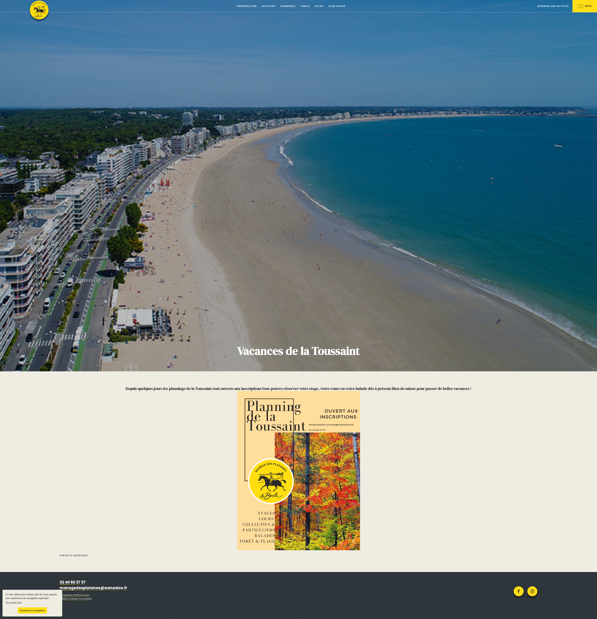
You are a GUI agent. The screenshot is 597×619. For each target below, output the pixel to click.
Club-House (336, 6)
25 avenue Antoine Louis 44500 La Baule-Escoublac (76, 596)
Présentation (247, 6)
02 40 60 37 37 (73, 582)
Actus (319, 6)
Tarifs (305, 6)
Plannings (287, 6)
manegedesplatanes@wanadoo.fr (93, 587)
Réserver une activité (553, 6)
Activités (268, 6)
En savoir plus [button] (14, 602)
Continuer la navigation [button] (32, 610)
